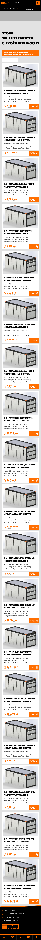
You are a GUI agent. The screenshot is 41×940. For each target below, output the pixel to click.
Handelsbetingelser (11, 910)
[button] (10, 60)
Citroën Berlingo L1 (10, 52)
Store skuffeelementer (26, 54)
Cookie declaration (11, 917)
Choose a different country (14, 914)
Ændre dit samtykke (11, 921)
